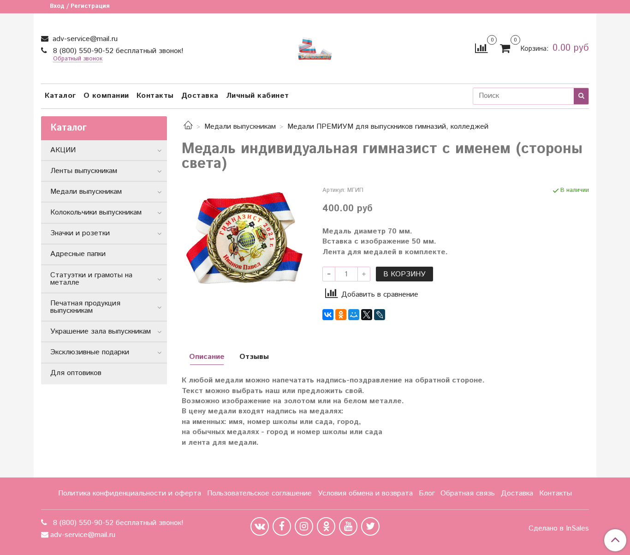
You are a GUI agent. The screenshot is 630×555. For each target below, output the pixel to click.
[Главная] (188, 126)
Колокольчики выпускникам (96, 212)
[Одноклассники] (340, 314)
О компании (106, 95)
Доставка (200, 95)
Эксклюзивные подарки (89, 352)
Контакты (155, 95)
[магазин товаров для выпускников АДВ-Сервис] (315, 46)
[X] (366, 314)
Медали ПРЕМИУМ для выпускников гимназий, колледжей (387, 126)
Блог (427, 493)
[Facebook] (282, 526)
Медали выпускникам (240, 126)
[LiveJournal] (379, 314)
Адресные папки (78, 254)
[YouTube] (348, 526)
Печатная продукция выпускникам (85, 307)
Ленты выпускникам (83, 171)
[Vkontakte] (259, 526)
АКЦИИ (63, 150)
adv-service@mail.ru (84, 39)
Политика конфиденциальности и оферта (129, 493)
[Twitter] (370, 526)
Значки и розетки (80, 233)
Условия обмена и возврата (365, 493)
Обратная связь (467, 493)
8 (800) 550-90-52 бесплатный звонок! (117, 51)
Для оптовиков (75, 373)
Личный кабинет (257, 95)
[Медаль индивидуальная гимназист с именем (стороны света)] (245, 238)
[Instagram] (304, 526)
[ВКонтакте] (327, 314)
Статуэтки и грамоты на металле (91, 279)
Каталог (60, 95)
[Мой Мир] (353, 314)
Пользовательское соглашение (259, 493)
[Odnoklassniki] (326, 526)
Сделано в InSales (559, 528)
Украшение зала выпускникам (100, 331)
